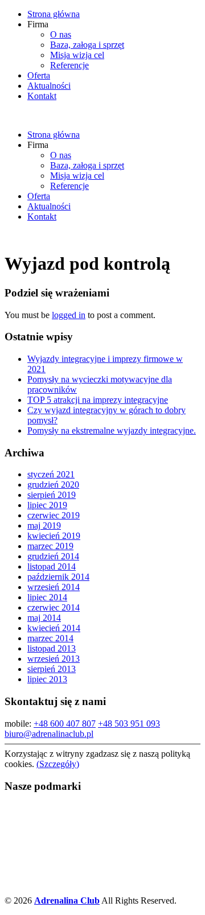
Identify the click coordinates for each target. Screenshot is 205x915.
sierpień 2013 (51, 669)
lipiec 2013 (47, 679)
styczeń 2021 (51, 474)
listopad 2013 (51, 648)
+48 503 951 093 (129, 723)
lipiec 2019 (47, 505)
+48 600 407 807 (65, 723)
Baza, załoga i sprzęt (87, 45)
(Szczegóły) (57, 764)
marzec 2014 (50, 638)
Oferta (38, 75)
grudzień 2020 (53, 484)
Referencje (69, 65)
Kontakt (41, 96)
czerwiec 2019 (53, 515)
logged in (68, 315)
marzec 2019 (50, 546)
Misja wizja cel (77, 55)
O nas (60, 34)
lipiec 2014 (47, 597)
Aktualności (49, 85)
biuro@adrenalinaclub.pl (49, 734)
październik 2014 (58, 577)
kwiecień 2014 (53, 628)
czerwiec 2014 (53, 607)
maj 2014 (44, 618)
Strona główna (53, 14)
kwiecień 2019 (53, 536)
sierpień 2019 (51, 495)
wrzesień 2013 (53, 658)
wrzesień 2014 (53, 587)
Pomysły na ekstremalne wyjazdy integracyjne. (111, 430)
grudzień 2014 (53, 556)
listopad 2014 (51, 566)
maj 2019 (44, 525)
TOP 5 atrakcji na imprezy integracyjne (97, 400)
